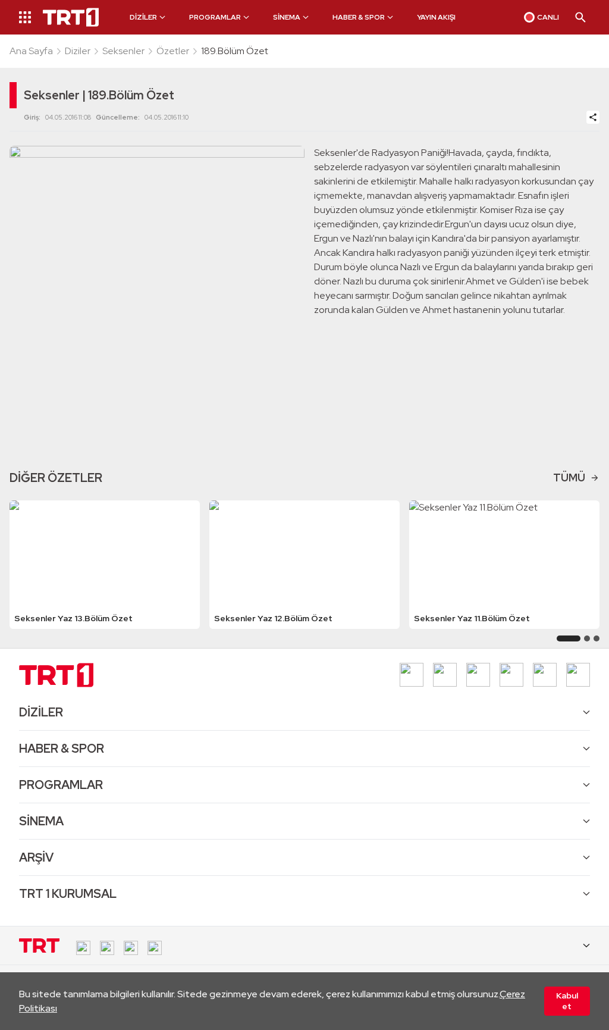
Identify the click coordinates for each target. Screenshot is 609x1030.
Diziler (77, 51)
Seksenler (123, 51)
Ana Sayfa (31, 51)
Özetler (172, 51)
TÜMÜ (569, 477)
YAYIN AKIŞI (436, 17)
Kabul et (567, 1001)
